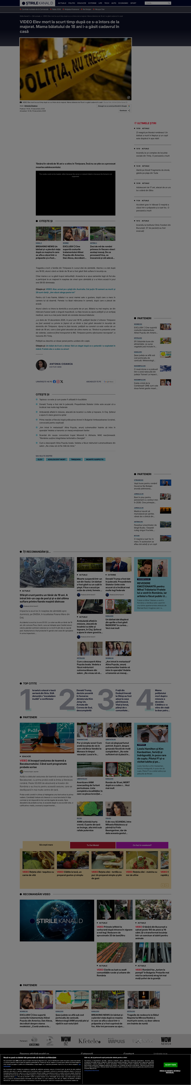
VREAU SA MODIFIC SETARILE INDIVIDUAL (169, 1071)
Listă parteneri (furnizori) (91, 1070)
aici (16, 1076)
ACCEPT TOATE (170, 1065)
